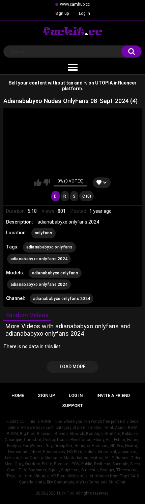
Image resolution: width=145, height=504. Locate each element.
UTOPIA (104, 83)
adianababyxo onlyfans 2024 (39, 259)
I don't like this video (46, 182)
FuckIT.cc (65, 493)
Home (17, 395)
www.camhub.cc (75, 4)
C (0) (86, 196)
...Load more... (73, 366)
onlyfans (43, 233)
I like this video (37, 182)
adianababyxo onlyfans (49, 247)
